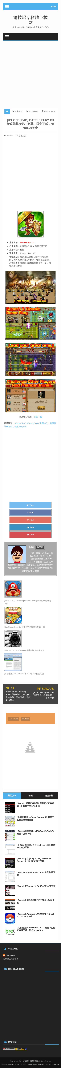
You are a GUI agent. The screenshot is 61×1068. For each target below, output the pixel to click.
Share (31, 512)
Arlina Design (14, 1064)
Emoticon (25, 719)
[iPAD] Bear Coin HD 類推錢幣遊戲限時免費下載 (24, 627)
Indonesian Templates (36, 1064)
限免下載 (38, 417)
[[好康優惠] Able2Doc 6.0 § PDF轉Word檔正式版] (28, 662)
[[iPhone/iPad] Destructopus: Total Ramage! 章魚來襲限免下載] (28, 589)
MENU (53, 7)
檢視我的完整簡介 (10, 959)
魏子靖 (40, 547)
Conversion (14, 719)
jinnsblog (10, 955)
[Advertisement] (30, 73)
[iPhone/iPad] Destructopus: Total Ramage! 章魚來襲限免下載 (27, 602)
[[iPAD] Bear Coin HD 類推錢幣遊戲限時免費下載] (28, 615)
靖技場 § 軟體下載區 (30, 1061)
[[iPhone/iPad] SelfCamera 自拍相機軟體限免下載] (28, 639)
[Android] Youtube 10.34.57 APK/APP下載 (36, 886)
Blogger (57, 1064)
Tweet (31, 505)
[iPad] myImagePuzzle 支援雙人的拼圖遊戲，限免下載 (43, 695)
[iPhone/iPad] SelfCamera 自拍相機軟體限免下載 (24, 650)
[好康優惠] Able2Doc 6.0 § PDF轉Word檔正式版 (24, 674)
